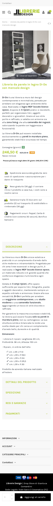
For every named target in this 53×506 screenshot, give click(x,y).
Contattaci (6, 3)
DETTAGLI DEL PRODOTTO (21, 382)
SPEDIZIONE (13, 392)
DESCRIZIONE (14, 246)
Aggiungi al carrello (35, 497)
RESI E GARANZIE (16, 403)
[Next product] (50, 23)
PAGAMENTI (13, 413)
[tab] (26, 247)
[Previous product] (49, 23)
